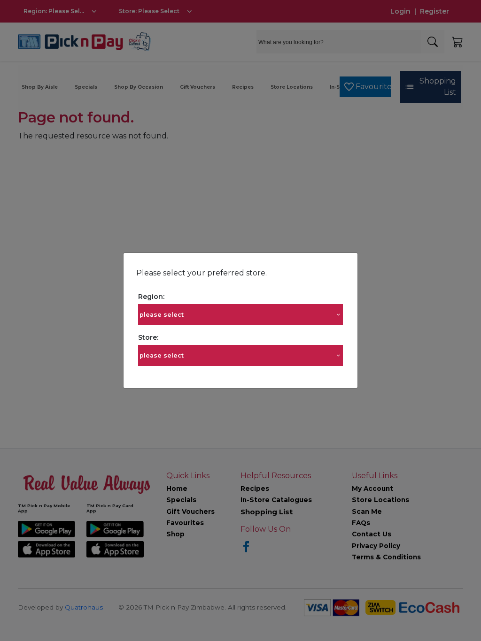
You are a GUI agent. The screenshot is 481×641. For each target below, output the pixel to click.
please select (162, 314)
